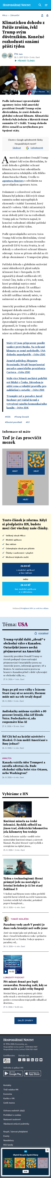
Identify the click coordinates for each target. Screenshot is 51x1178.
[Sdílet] (42, 15)
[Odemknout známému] (47, 15)
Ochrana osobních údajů (14, 1111)
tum (21, 54)
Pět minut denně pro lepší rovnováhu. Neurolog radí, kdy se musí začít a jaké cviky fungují (25, 985)
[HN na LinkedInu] (32, 1059)
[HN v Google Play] (13, 1073)
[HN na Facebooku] (24, 1059)
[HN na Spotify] (36, 1059)
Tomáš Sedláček (20, 919)
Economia (7, 1094)
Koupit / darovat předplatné (15, 1132)
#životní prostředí (13, 422)
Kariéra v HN (8, 1099)
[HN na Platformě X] (19, 1059)
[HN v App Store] (32, 1073)
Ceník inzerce (9, 1103)
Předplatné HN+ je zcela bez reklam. (35, 608)
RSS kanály (8, 1145)
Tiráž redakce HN (10, 1090)
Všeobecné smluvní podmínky (16, 1124)
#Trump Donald (21, 417)
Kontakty (7, 1085)
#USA (7, 417)
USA (23, 624)
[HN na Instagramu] (28, 1059)
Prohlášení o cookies (12, 1115)
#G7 (28, 422)
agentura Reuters (13, 180)
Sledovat (17, 148)
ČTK (16, 54)
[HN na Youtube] (41, 1059)
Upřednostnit (37, 148)
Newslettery (8, 1141)
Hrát (15, 471)
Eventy (6, 1136)
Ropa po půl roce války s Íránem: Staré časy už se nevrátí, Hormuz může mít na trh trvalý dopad (23, 693)
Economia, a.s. (21, 1044)
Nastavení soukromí (12, 1120)
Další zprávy (25, 1020)
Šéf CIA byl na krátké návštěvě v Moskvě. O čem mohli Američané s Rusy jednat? (24, 740)
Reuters (42, 92)
